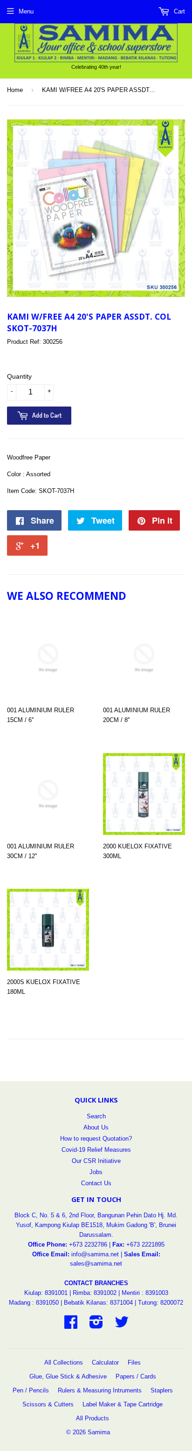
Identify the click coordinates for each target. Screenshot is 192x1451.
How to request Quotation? (96, 1138)
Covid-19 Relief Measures (96, 1149)
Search (96, 1116)
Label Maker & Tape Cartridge (122, 1404)
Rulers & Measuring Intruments (100, 1390)
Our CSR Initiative (96, 1160)
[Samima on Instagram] (96, 1325)
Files (134, 1362)
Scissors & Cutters (48, 1404)
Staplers (162, 1390)
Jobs (96, 1172)
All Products (92, 1418)
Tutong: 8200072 (160, 1302)
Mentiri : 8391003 (145, 1292)
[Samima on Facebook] (71, 1325)
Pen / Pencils (31, 1390)
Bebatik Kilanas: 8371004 (99, 1302)
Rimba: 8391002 (95, 1292)
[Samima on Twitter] (122, 1325)
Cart (178, 11)
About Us (96, 1127)
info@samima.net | (97, 1254)
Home (15, 89)
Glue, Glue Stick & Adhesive (68, 1376)
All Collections (63, 1362)
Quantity (19, 376)
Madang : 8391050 (34, 1302)
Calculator (105, 1362)
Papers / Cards (136, 1376)
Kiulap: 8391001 (46, 1292)
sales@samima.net (96, 1263)
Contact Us (96, 1183)
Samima (99, 1432)
